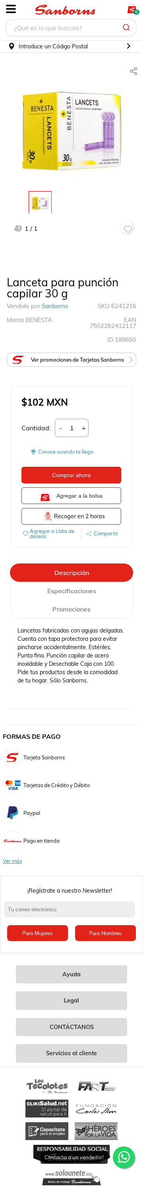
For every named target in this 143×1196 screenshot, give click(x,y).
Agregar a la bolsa (79, 496)
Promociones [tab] (71, 609)
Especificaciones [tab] (71, 591)
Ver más (12, 861)
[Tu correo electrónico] (71, 913)
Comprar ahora (71, 475)
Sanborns (55, 306)
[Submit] (127, 27)
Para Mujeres (37, 933)
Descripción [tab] (71, 573)
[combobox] (71, 28)
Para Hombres (105, 933)
